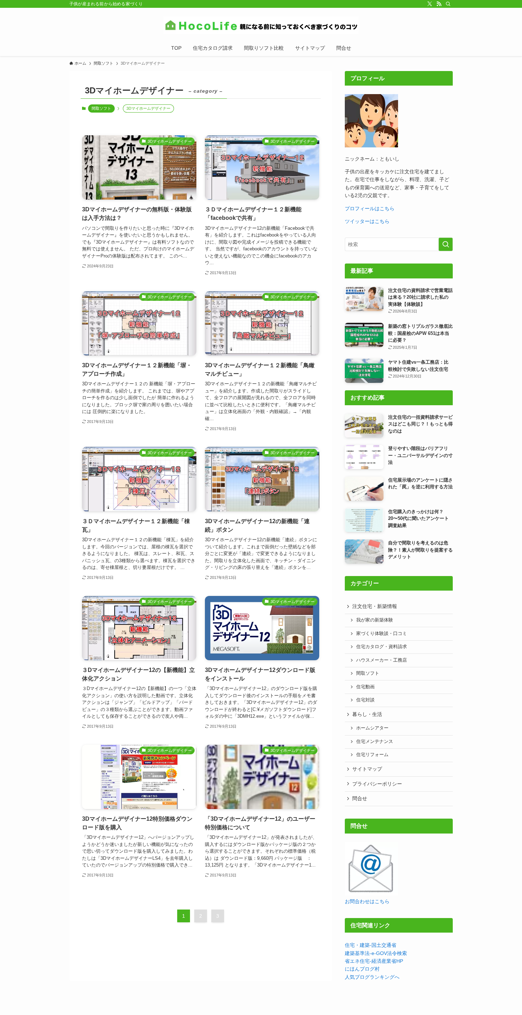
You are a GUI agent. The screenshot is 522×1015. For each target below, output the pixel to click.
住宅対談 (365, 700)
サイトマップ (367, 769)
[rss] (439, 4)
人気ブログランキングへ (372, 977)
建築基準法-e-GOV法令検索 (376, 953)
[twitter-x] (429, 4)
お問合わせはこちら (367, 901)
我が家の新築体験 (374, 620)
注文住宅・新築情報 (374, 606)
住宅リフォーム (372, 754)
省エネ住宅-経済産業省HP (374, 961)
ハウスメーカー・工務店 (381, 660)
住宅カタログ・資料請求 (381, 646)
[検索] (448, 4)
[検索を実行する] (446, 244)
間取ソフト (101, 108)
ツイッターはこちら (367, 221)
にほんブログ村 (362, 969)
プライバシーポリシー (377, 784)
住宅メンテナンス (374, 741)
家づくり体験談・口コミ (381, 633)
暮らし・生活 (367, 714)
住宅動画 (365, 686)
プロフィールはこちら (370, 208)
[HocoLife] (261, 25)
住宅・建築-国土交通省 (370, 945)
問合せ (359, 798)
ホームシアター (372, 728)
